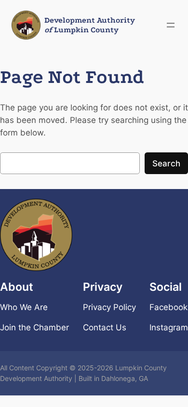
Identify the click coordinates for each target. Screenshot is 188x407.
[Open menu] (170, 25)
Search (166, 163)
